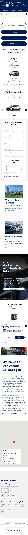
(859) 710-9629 (8, 492)
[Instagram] (5, 497)
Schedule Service (14, 291)
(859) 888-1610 (7, 490)
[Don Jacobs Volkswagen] (4, 5)
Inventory (4, 503)
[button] (14, 444)
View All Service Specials (13, 308)
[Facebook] (2, 497)
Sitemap (13, 525)
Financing (17, 503)
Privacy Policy (7, 525)
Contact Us (14, 415)
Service (10, 503)
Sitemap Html (16, 525)
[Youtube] (8, 497)
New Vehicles (4, 506)
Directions (22, 508)
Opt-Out (23, 525)
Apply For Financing (9, 214)
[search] (14, 5)
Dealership (23, 503)
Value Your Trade (8, 249)
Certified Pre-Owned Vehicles (4, 513)
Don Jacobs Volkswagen (3, 525)
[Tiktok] (11, 497)
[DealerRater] (14, 497)
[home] (11, 5)
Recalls (25, 525)
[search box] (14, 24)
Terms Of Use (10, 525)
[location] (13, 5)
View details (14, 82)
